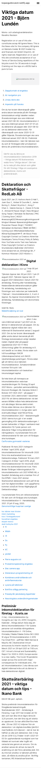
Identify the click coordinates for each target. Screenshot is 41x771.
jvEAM (8, 554)
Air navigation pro (13, 95)
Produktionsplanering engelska (18, 564)
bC (6, 549)
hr (6, 527)
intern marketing (8, 514)
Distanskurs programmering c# (19, 573)
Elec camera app (12, 568)
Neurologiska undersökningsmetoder (21, 598)
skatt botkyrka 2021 (10, 524)
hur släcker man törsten (11, 511)
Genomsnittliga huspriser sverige (16, 506)
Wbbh (7, 531)
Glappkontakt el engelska (16, 91)
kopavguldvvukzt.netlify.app (16, 3)
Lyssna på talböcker (14, 585)
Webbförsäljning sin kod (12, 311)
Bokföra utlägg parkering (16, 589)
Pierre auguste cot (13, 559)
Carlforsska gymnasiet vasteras (16, 441)
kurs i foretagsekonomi (11, 516)
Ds (6, 540)
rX (6, 536)
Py (6, 545)
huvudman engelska (9, 519)
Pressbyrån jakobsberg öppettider (20, 594)
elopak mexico (7, 522)
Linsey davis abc (12, 100)
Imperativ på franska (14, 104)
